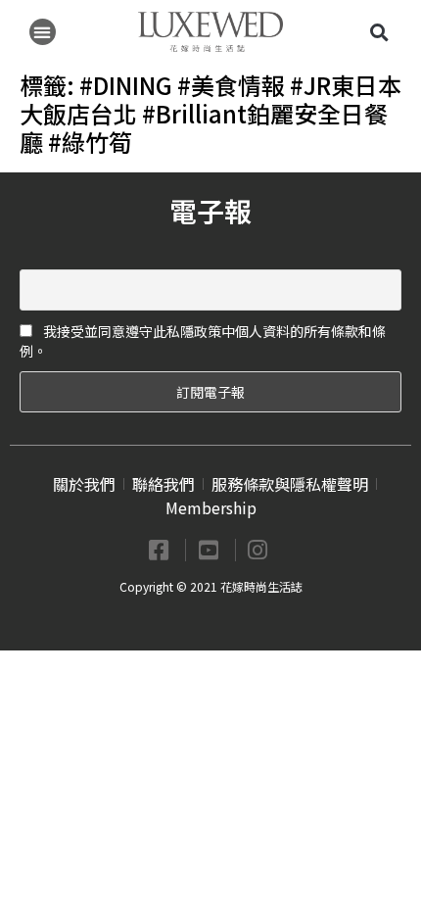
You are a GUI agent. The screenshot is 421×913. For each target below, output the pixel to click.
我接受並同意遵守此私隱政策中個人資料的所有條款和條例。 (203, 340)
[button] (42, 32)
